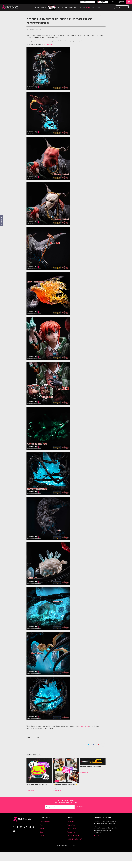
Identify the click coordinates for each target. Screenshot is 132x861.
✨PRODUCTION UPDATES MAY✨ (65, 784)
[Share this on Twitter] (89, 744)
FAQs (41, 825)
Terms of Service (72, 832)
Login (122, 1)
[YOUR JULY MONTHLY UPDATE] (39, 770)
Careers (42, 835)
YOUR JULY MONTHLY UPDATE (36, 784)
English (85, 1)
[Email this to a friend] (103, 744)
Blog (41, 832)
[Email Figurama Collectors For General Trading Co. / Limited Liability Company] (14, 827)
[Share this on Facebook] (93, 744)
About (42, 828)
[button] (103, 2)
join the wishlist (48, 44)
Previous (97, 16)
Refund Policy (71, 825)
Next (102, 16)
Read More (30, 790)
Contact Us (70, 821)
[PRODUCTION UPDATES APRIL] (93, 761)
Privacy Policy (71, 828)
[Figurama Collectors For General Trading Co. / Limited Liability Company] (10, 7)
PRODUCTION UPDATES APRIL (90, 766)
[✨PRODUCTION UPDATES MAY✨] (66, 770)
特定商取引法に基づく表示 (74, 839)
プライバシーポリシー (73, 835)
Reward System (45, 821)
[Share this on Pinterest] (98, 744)
